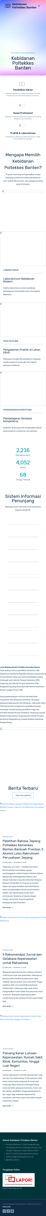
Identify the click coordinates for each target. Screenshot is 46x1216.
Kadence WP (7, 1206)
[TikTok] (8, 1211)
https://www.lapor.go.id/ (12, 1188)
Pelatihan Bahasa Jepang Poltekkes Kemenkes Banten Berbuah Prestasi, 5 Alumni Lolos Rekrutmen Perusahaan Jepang (23, 849)
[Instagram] (4, 1211)
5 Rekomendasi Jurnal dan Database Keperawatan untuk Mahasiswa (22, 959)
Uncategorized (8, 836)
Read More (7, 907)
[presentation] (23, 817)
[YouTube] (12, 1211)
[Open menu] (39, 5)
